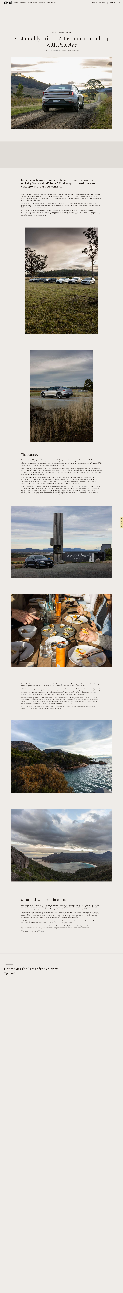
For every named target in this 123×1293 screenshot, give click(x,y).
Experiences (41, 2)
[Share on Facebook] (121, 518)
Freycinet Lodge (64, 684)
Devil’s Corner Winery (78, 486)
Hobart (43, 460)
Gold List (94, 2)
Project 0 (35, 909)
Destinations (22, 2)
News (16, 2)
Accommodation (32, 2)
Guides (48, 2)
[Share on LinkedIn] (121, 521)
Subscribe (101, 2)
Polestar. (42, 931)
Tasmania (24, 203)
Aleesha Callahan (55, 50)
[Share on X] (121, 524)
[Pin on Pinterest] (121, 526)
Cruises (53, 2)
